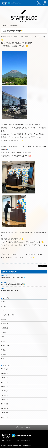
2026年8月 (4, 369)
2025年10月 (4, 413)
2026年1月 (4, 399)
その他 (3, 302)
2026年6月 (4, 378)
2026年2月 (4, 395)
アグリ (3, 310)
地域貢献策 (4, 328)
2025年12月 (4, 404)
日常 (2, 337)
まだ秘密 (3, 306)
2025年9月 (4, 417)
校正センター (5, 345)
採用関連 (3, 332)
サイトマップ (7, 440)
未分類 (3, 341)
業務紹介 (3, 350)
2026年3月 (4, 391)
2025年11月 (4, 408)
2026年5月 (4, 382)
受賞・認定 (4, 323)
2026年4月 (4, 386)
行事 (2, 358)
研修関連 (14, 25)
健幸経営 (3, 319)
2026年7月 (4, 373)
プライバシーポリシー (23, 440)
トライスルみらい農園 (8, 315)
